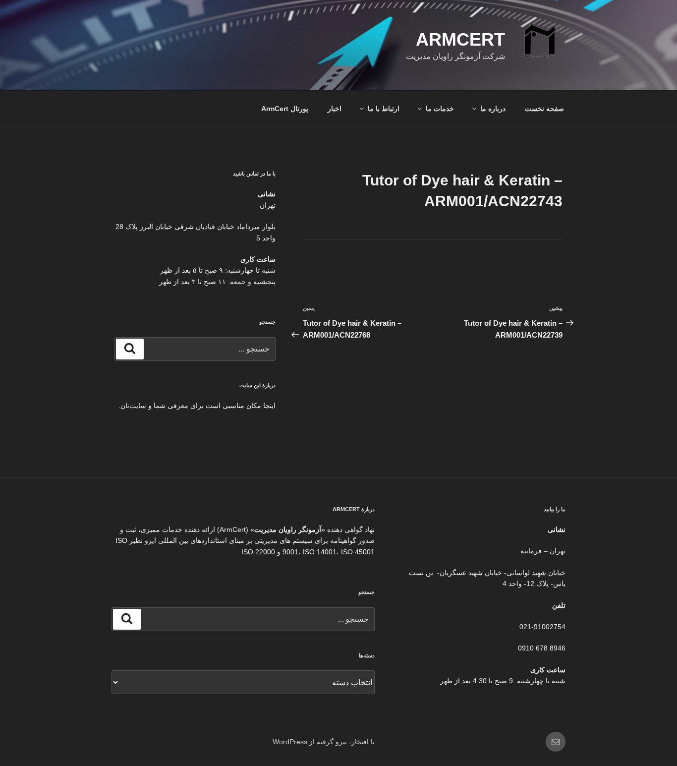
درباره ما (493, 109)
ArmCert (460, 39)
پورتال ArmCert (284, 109)
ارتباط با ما (383, 109)
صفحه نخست (544, 109)
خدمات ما (440, 109)
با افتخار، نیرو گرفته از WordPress (324, 742)
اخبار (334, 109)
